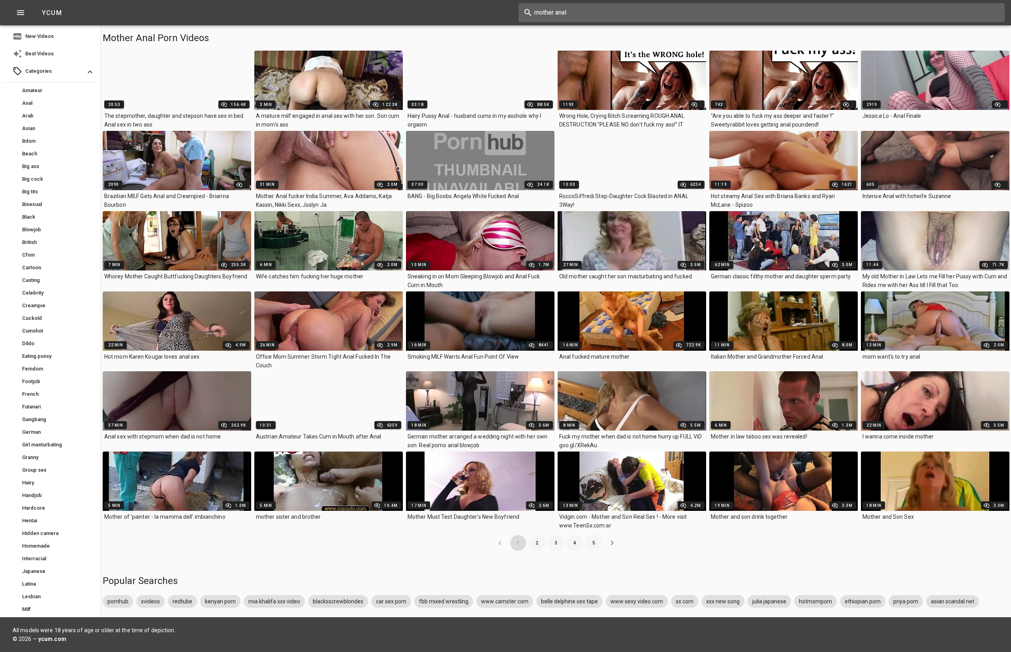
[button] (50, 72)
